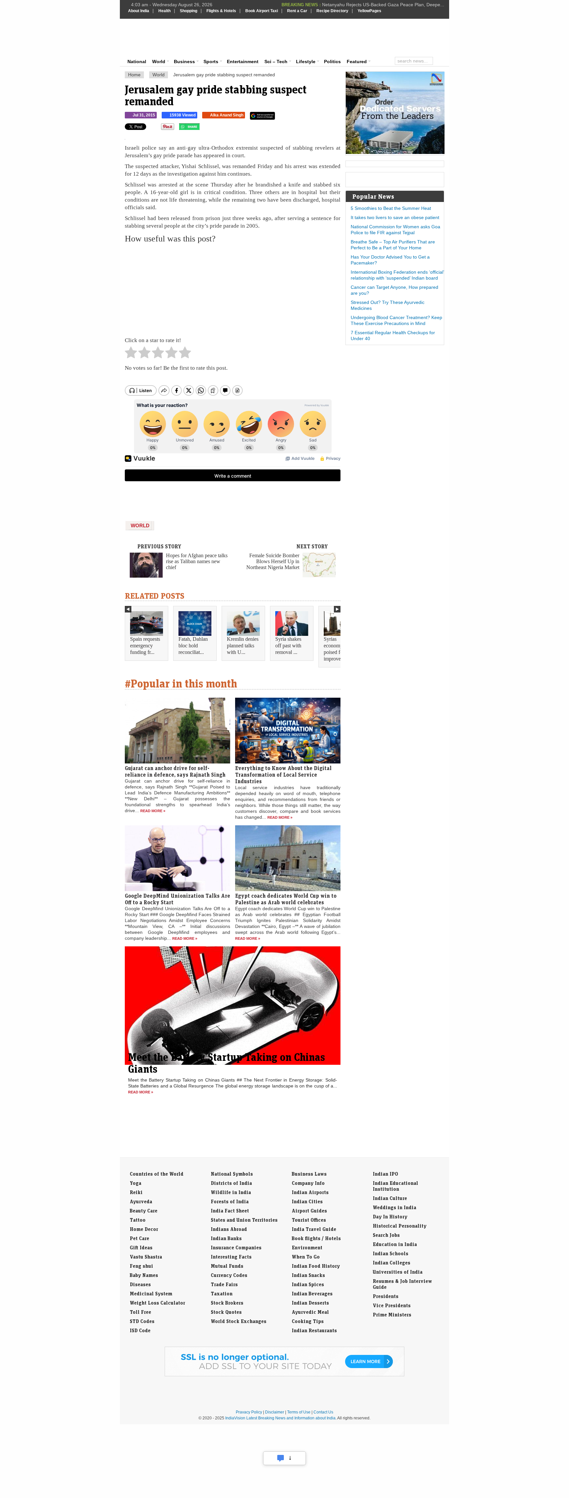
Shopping (188, 11)
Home (134, 74)
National (136, 61)
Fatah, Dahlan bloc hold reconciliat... (193, 646)
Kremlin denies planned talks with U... (242, 646)
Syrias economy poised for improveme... (337, 649)
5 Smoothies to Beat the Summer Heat (391, 208)
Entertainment (242, 61)
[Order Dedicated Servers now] (395, 152)
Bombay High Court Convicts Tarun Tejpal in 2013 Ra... (387, 4)
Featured (357, 61)
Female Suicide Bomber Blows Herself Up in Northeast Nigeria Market (272, 561)
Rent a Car (297, 11)
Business (184, 61)
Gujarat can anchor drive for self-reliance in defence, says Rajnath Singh (175, 771)
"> (202, 128)
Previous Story (159, 546)
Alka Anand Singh (226, 115)
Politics (332, 61)
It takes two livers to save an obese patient (395, 217)
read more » (152, 811)
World (158, 61)
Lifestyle (305, 61)
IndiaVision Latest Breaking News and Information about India (280, 1418)
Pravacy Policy (249, 1412)
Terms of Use (299, 1412)
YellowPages (369, 11)
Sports (210, 61)
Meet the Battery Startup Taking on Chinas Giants (226, 1063)
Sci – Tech (275, 61)
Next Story (312, 546)
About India (138, 11)
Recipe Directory (332, 11)
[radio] (131, 354)
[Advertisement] (329, 37)
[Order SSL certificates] (284, 1375)
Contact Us (323, 1412)
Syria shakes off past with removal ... (288, 646)
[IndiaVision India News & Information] (160, 38)
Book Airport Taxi (261, 11)
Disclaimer (274, 1412)
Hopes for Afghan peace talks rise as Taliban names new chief (197, 561)
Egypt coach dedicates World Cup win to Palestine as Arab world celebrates (286, 899)
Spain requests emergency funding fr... (145, 646)
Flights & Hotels (221, 11)
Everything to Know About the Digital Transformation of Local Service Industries (283, 775)
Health (164, 11)
